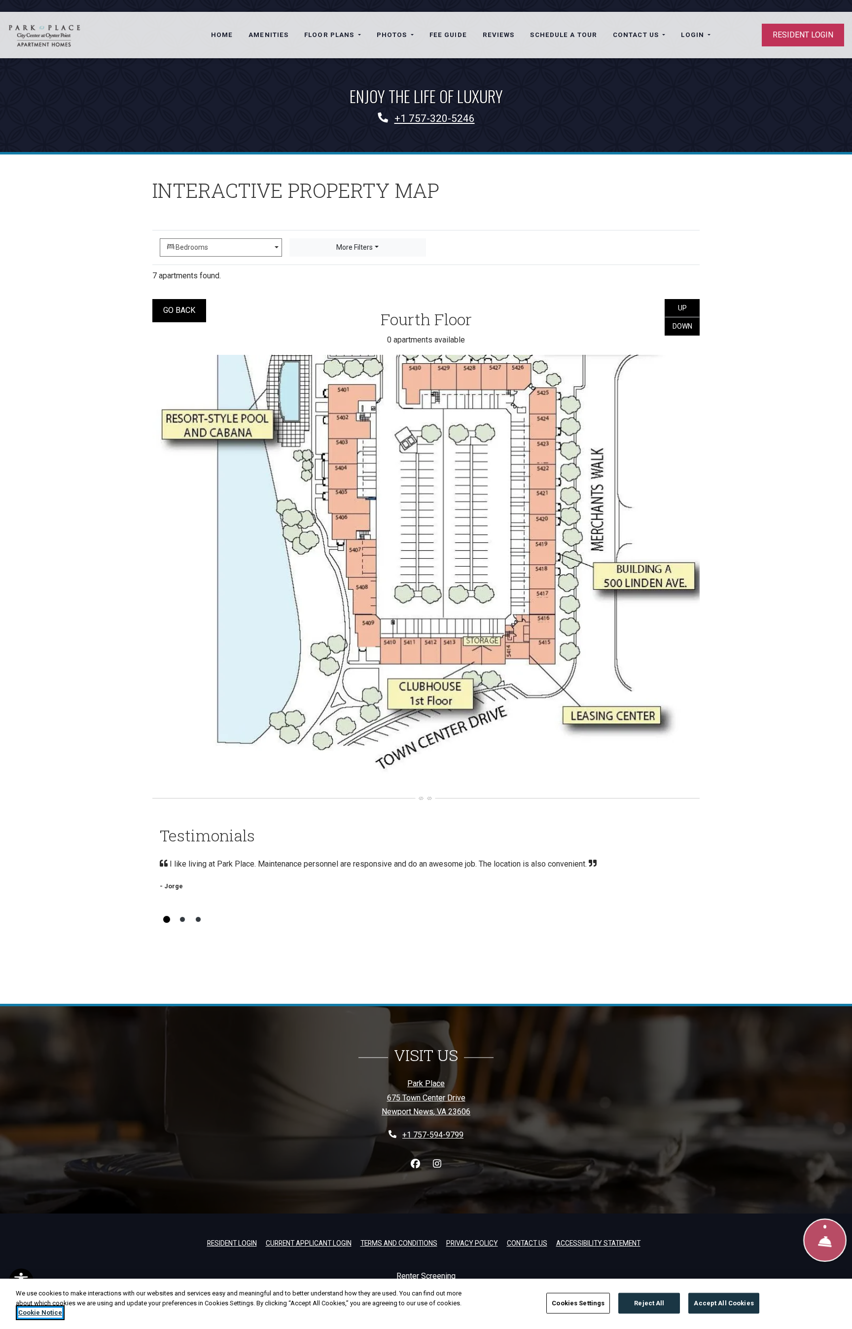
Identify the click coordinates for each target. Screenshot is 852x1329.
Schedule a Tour (563, 34)
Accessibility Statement (598, 1243)
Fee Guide (448, 34)
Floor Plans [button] (330, 34)
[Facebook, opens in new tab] (415, 1164)
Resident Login (803, 34)
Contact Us (527, 1243)
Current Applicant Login (309, 1243)
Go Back (184, 310)
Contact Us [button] (637, 34)
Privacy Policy (472, 1243)
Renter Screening (426, 1276)
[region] (426, 1304)
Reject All (649, 1303)
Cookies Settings (578, 1303)
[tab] (167, 919)
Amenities (268, 34)
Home (222, 34)
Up (688, 308)
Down (686, 326)
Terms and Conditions (398, 1243)
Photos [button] (393, 34)
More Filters (354, 247)
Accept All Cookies (723, 1303)
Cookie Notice (40, 1312)
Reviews (499, 34)
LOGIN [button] (693, 34)
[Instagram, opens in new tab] (437, 1164)
